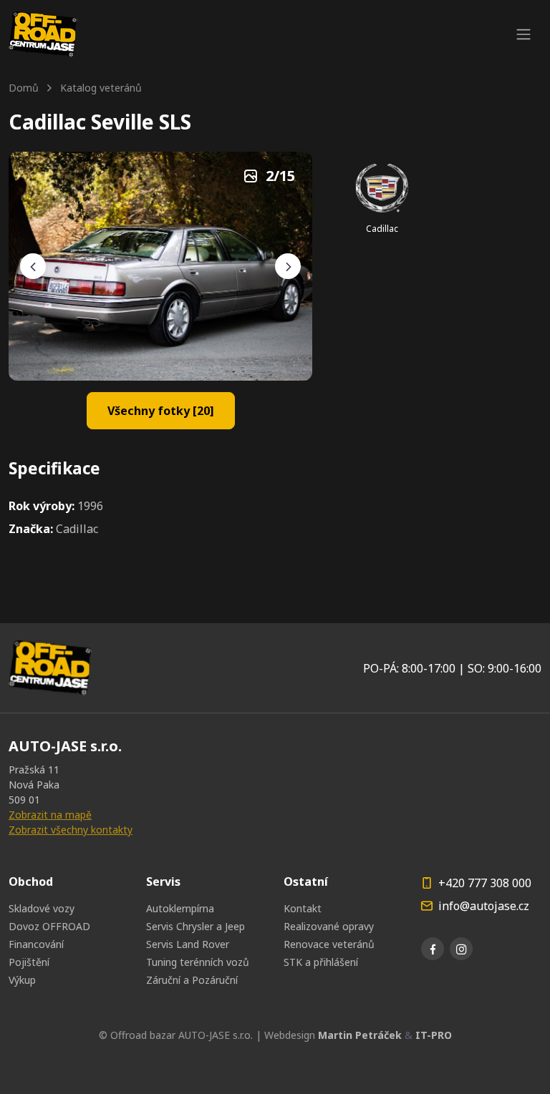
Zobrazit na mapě (50, 814)
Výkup (22, 980)
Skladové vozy (41, 908)
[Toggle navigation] (523, 34)
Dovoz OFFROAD (49, 926)
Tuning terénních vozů (197, 962)
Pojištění (29, 962)
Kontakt (303, 908)
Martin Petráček (360, 1035)
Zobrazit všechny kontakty (70, 829)
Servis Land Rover (187, 944)
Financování (36, 944)
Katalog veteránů (101, 87)
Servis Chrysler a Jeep (195, 926)
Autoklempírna (180, 908)
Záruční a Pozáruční (192, 980)
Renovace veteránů (329, 944)
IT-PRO (433, 1035)
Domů (24, 87)
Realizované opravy (329, 926)
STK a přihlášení (321, 962)
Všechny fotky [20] (160, 411)
